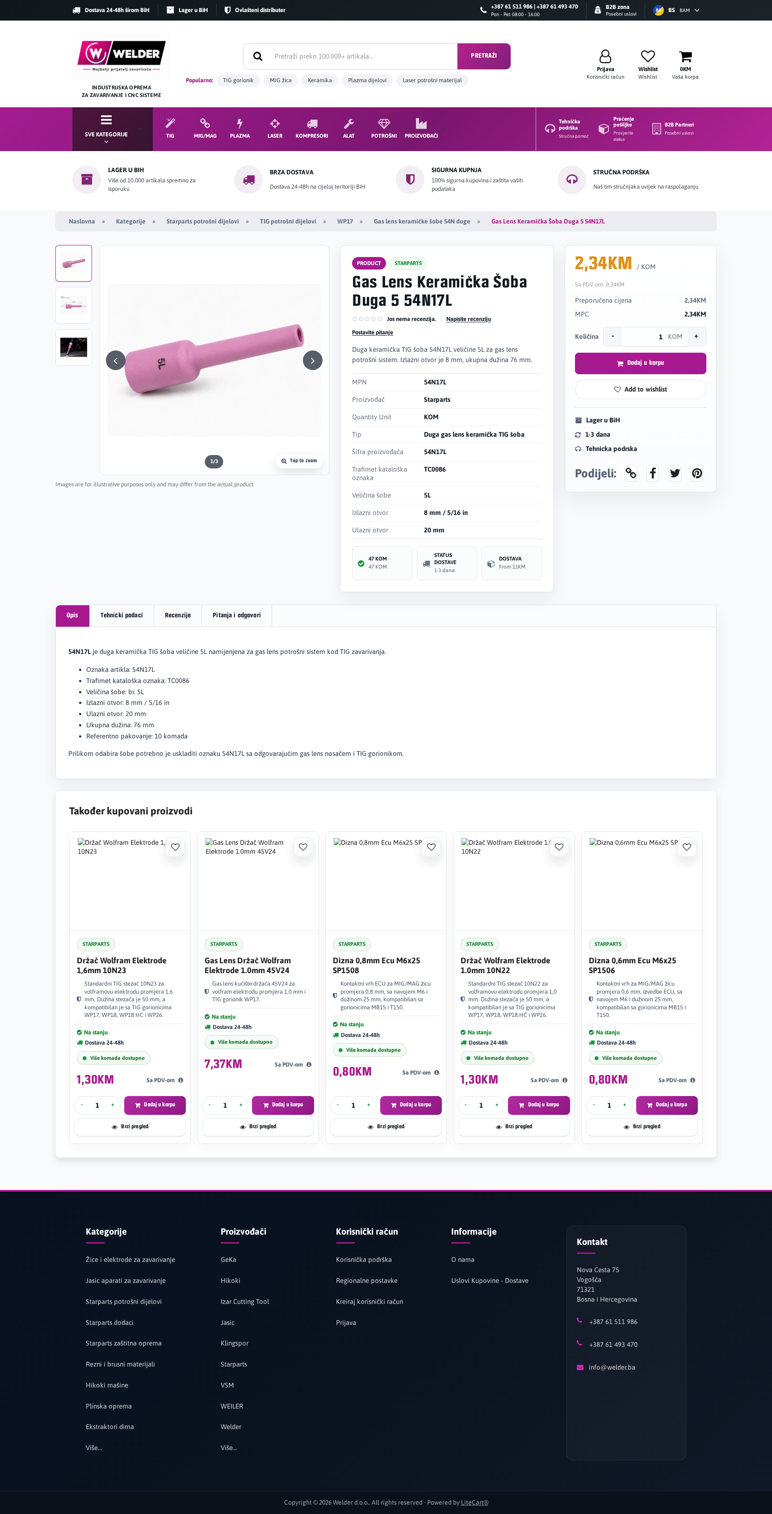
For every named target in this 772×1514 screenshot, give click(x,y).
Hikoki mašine (107, 1385)
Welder (231, 1426)
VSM (227, 1385)
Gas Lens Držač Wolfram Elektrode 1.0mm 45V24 (248, 965)
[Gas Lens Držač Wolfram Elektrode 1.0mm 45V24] (257, 881)
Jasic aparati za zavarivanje (126, 1280)
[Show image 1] (73, 263)
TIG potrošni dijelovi (288, 221)
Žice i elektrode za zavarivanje (130, 1259)
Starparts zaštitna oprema (124, 1343)
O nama (462, 1259)
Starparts (234, 1364)
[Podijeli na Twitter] (675, 473)
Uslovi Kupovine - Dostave (490, 1280)
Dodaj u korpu (645, 363)
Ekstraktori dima (110, 1426)
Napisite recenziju (468, 319)
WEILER (232, 1406)
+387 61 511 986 (613, 1321)
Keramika (320, 80)
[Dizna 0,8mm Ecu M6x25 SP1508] (386, 881)
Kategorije (131, 221)
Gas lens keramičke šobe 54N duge (422, 221)
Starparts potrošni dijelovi (203, 221)
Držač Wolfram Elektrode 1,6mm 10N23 (122, 965)
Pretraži (484, 56)
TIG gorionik (238, 80)
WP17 (345, 221)
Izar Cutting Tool (245, 1301)
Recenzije (178, 615)
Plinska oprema (109, 1406)
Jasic (228, 1322)
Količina (587, 336)
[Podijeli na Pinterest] (697, 473)
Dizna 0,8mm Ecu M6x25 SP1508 (376, 965)
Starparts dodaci (110, 1322)
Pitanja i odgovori (237, 615)
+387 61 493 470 (613, 1344)
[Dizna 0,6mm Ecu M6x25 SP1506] (642, 881)
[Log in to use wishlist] (175, 847)
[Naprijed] (313, 360)
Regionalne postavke (367, 1280)
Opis (73, 615)
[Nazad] (116, 360)
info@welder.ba (612, 1367)
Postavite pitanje (372, 332)
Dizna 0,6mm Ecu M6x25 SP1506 (632, 965)
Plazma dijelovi (367, 80)
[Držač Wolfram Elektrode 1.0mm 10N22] (513, 881)
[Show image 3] (73, 347)
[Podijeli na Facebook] (652, 473)
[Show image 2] (73, 305)
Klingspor (234, 1343)
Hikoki (230, 1280)
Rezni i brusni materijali (120, 1364)
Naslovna (82, 221)
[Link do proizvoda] (631, 473)
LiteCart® (474, 1502)
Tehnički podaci (122, 615)
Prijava (346, 1322)
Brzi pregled (134, 1127)
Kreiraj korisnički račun (369, 1301)
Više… (94, 1447)
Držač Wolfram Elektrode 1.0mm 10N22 (505, 965)
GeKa (228, 1259)
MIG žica (281, 80)
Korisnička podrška (364, 1259)
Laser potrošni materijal (432, 80)
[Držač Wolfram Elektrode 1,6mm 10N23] (130, 881)
